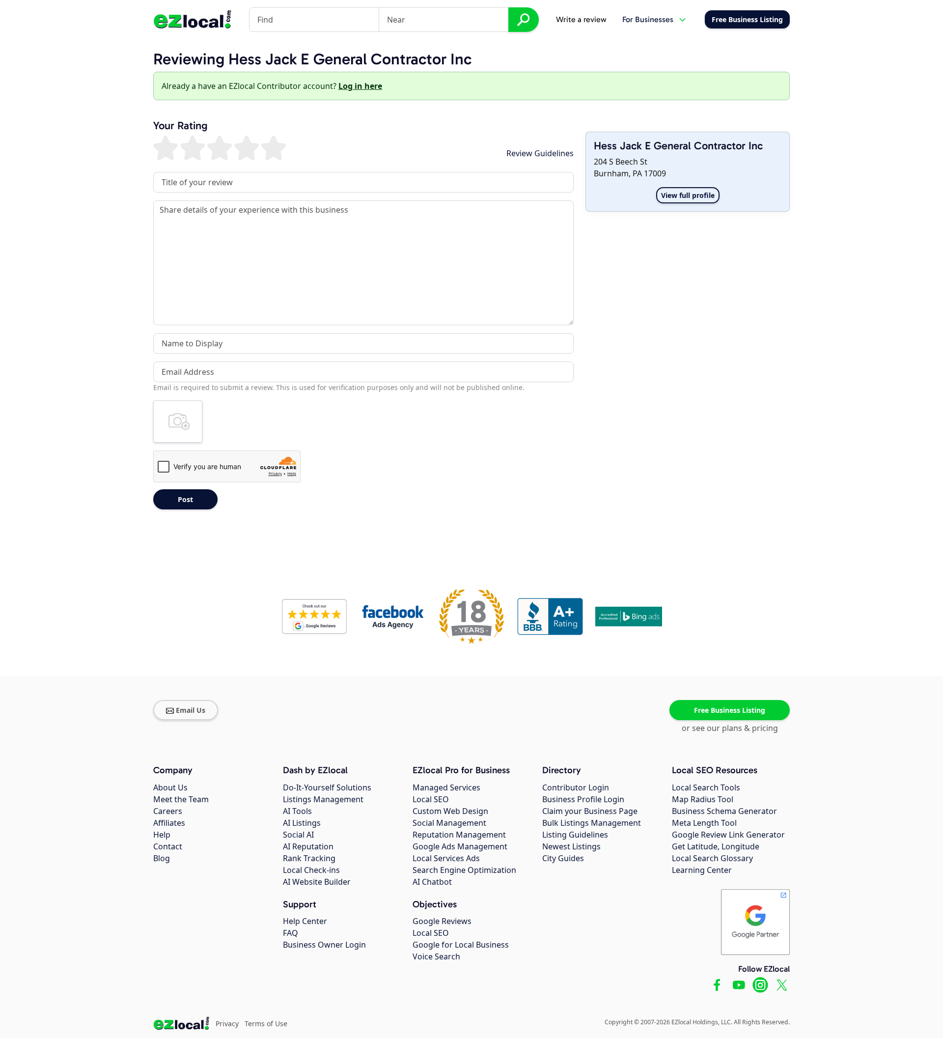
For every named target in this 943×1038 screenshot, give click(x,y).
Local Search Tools (706, 787)
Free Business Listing (729, 710)
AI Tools (297, 811)
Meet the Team (181, 799)
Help (161, 834)
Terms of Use (266, 1023)
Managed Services (446, 787)
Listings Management (323, 799)
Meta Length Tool (704, 822)
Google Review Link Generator (728, 834)
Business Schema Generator (724, 811)
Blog (161, 858)
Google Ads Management (460, 846)
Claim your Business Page (590, 811)
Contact (167, 846)
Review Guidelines (540, 153)
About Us (170, 787)
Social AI (298, 834)
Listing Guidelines (575, 834)
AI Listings (302, 822)
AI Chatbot (432, 881)
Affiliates (169, 822)
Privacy (227, 1023)
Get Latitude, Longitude (715, 846)
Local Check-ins (311, 870)
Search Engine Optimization (464, 870)
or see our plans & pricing (730, 728)
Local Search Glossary (712, 858)
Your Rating (180, 126)
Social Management (449, 822)
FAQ (290, 932)
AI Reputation (308, 846)
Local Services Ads (446, 858)
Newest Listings (571, 846)
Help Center (305, 921)
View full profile (688, 195)
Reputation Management (459, 834)
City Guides (563, 858)
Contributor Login (575, 787)
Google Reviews (442, 921)
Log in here (360, 86)
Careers (167, 811)
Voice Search (436, 956)
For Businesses (647, 19)
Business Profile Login (583, 799)
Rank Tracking (309, 858)
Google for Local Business (461, 944)
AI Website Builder (317, 881)
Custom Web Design (450, 811)
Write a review (581, 19)
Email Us (190, 710)
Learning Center (702, 870)
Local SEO (431, 799)
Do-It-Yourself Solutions (327, 787)
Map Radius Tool (702, 799)
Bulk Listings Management (591, 822)
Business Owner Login (324, 944)
